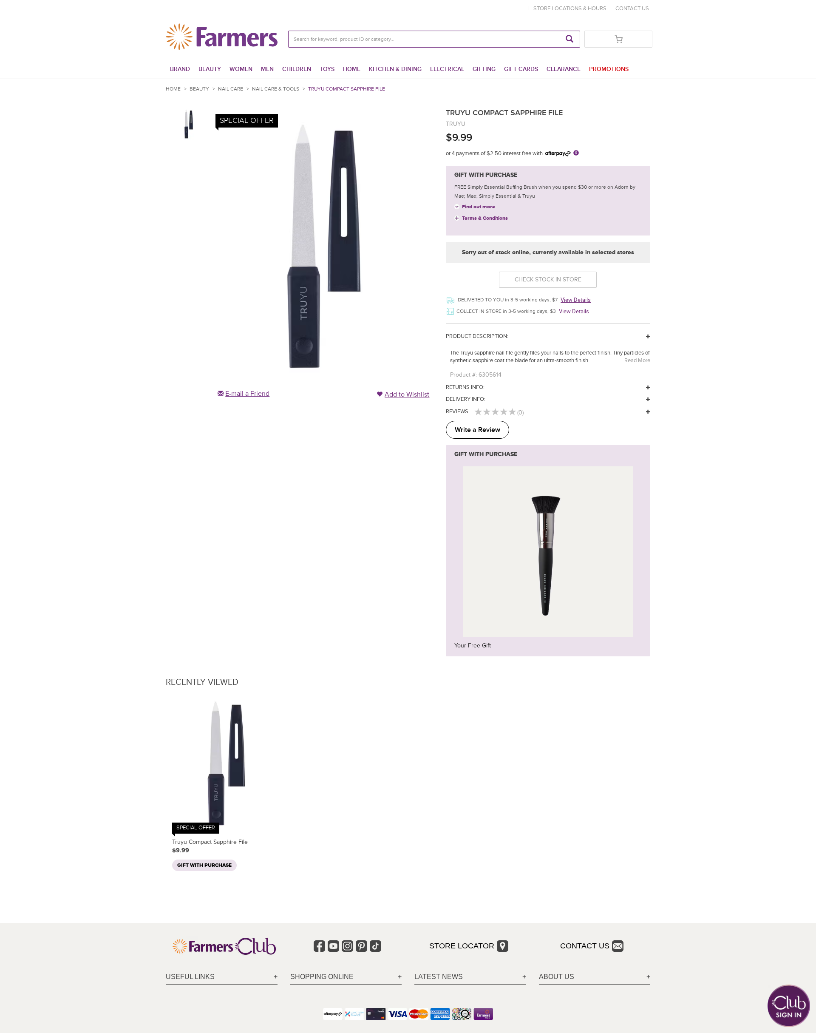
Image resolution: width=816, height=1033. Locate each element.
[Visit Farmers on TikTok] (375, 946)
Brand (180, 69)
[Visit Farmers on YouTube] (333, 946)
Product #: (463, 374)
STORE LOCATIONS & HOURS (571, 8)
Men (267, 69)
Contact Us (584, 946)
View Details (576, 299)
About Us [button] (556, 976)
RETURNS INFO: (465, 387)
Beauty (209, 69)
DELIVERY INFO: (465, 399)
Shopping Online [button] (322, 976)
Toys (327, 69)
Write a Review (477, 430)
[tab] (222, 977)
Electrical (447, 69)
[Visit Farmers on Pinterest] (361, 946)
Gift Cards (521, 69)
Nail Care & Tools (275, 89)
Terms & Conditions (485, 218)
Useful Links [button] (190, 976)
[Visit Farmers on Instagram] (347, 946)
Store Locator (461, 946)
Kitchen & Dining (395, 69)
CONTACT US (632, 8)
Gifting (484, 69)
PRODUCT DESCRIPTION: (477, 336)
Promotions (609, 69)
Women (241, 69)
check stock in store (548, 279)
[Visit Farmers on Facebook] (319, 946)
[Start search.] (569, 39)
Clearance (564, 69)
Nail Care (230, 89)
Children (296, 69)
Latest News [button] (438, 976)
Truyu (455, 124)
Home (351, 69)
